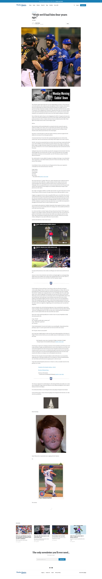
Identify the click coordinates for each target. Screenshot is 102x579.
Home (30, 5)
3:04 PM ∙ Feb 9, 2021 (59, 374)
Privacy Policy (58, 572)
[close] (101, 1)
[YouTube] (52, 567)
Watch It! (43, 5)
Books (34, 5)
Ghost (85, 572)
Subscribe (83, 5)
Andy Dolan (37, 23)
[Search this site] (74, 5)
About (52, 572)
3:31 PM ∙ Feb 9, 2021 (59, 341)
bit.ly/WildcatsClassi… (44, 370)
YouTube (51, 5)
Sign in (77, 5)
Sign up (42, 572)
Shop (47, 5)
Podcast (38, 5)
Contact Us (48, 572)
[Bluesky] (49, 567)
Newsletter (34, 12)
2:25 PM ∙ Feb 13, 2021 (44, 176)
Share (68, 23)
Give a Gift (56, 5)
